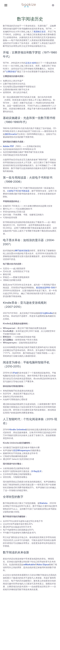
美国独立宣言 (39, 31)
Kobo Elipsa (43, 564)
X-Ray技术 (36, 471)
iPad (15, 372)
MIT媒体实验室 (22, 250)
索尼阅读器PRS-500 (45, 287)
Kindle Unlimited (17, 429)
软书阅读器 (24, 191)
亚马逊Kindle (46, 313)
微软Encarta (11, 134)
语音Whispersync (21, 450)
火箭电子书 (12, 191)
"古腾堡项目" (11, 71)
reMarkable (29, 564)
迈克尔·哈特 (30, 63)
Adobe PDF (8, 146)
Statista (43, 503)
